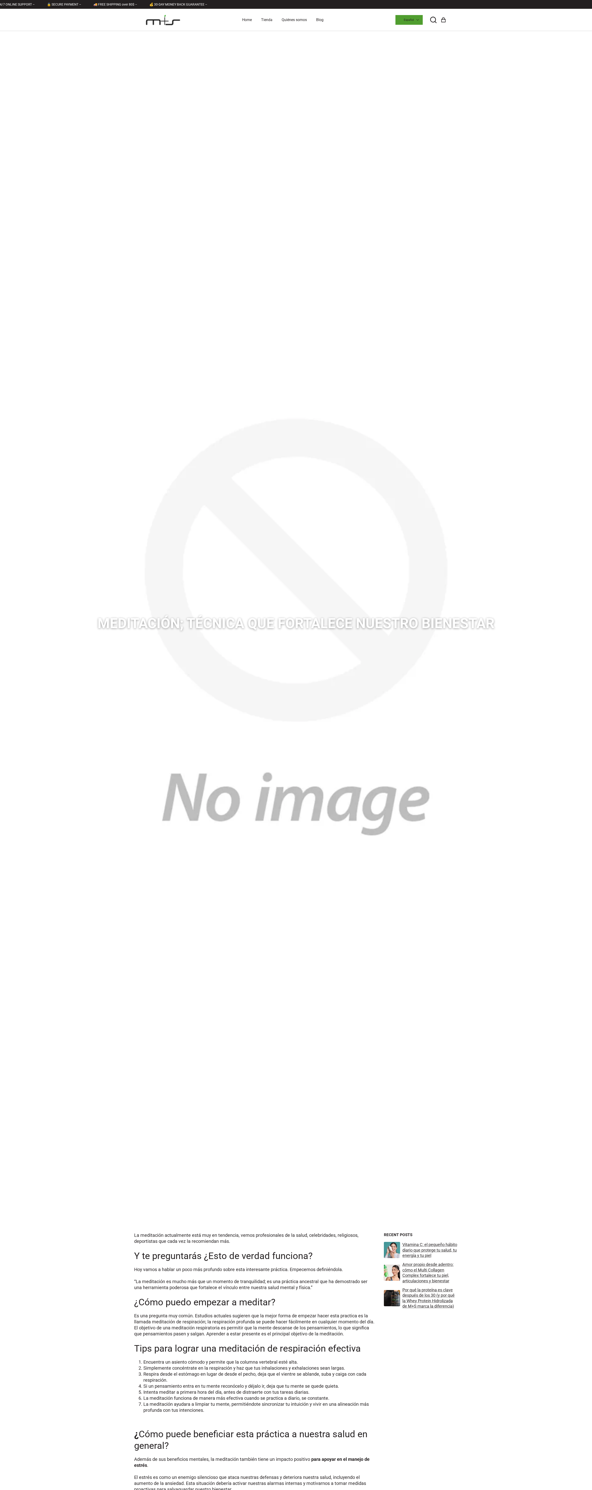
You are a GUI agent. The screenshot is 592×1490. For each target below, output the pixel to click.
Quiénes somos (294, 20)
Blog (320, 20)
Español (409, 20)
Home (247, 20)
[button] (433, 20)
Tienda (266, 20)
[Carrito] (443, 20)
